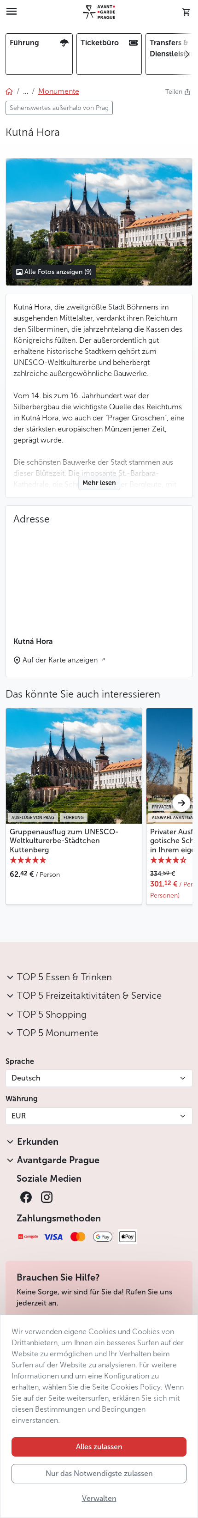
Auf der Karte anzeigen (61, 660)
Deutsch (26, 1078)
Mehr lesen (99, 483)
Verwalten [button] (99, 1498)
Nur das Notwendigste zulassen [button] (99, 1473)
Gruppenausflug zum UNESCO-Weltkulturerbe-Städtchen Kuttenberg (64, 840)
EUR (19, 1115)
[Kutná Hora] (99, 221)
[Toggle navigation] (11, 12)
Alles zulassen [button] (99, 1446)
